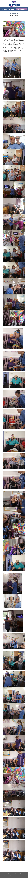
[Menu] (2, 3)
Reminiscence (21, 866)
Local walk (6, 866)
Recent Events (14, 13)
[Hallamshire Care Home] (14, 3)
